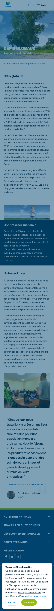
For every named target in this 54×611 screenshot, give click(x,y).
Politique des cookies (29, 592)
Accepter (29, 602)
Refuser (12, 602)
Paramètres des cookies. (32, 596)
